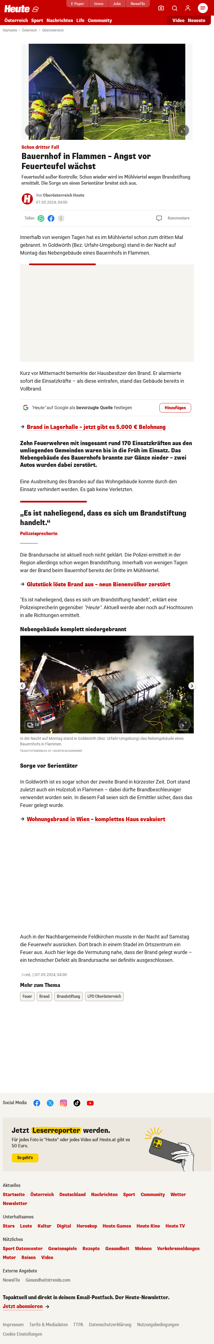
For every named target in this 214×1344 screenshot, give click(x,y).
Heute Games (117, 1226)
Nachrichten (104, 1194)
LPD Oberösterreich (104, 996)
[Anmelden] (187, 8)
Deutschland (72, 1194)
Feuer (27, 996)
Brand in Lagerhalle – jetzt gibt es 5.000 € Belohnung (96, 427)
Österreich (16, 20)
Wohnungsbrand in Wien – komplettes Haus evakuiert (96, 819)
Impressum (13, 1325)
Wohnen (143, 1249)
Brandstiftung (68, 996)
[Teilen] (61, 218)
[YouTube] (90, 1103)
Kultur (44, 1226)
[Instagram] (63, 1103)
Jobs (117, 3)
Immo (98, 3)
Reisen (28, 1257)
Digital (64, 1226)
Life (80, 20)
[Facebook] (51, 218)
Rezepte (91, 1249)
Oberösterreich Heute (63, 195)
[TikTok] (77, 1103)
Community (100, 20)
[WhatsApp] (41, 218)
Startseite (10, 30)
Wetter (178, 1194)
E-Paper (77, 3)
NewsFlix (138, 3)
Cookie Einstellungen (22, 1334)
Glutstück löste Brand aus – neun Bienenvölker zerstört (98, 584)
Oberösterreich (53, 30)
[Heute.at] (17, 8)
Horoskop (87, 1226)
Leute (26, 1226)
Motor (9, 1257)
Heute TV (175, 1226)
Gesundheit (117, 1249)
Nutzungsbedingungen (158, 1325)
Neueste (196, 20)
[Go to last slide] (22, 685)
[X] (50, 1103)
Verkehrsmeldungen (178, 1249)
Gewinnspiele (62, 1249)
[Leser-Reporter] (161, 8)
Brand (44, 996)
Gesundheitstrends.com (48, 1280)
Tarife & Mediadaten (48, 1325)
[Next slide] (192, 685)
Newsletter (15, 1203)
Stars (8, 1226)
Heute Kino (148, 1226)
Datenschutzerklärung (110, 1325)
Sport (37, 20)
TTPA (78, 1325)
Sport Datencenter (23, 1249)
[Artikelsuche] (174, 8)
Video (178, 20)
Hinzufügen (175, 408)
